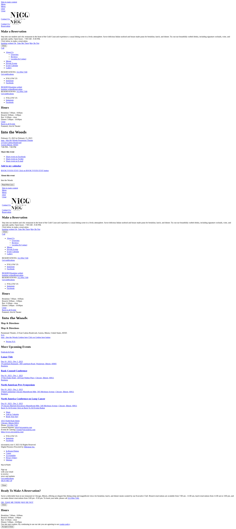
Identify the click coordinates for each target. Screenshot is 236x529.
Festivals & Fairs (7, 352)
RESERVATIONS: (14, 91)
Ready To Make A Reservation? (21, 490)
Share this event (7, 152)
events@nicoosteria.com (25, 430)
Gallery (9, 68)
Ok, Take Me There (15, 43)
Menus (8, 61)
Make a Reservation (13, 31)
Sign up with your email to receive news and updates (8, 473)
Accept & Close (7, 527)
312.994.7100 (21, 72)
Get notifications (7, 74)
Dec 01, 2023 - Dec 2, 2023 (12, 361)
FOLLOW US (11, 78)
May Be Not (34, 43)
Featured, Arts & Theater (10, 126)
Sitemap (9, 460)
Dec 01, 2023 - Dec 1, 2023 (12, 376)
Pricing (10, 342)
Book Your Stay (12, 417)
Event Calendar (12, 66)
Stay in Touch (5, 465)
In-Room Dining (12, 451)
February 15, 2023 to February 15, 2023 (16, 138)
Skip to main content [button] (9, 2)
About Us (10, 52)
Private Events (11, 63)
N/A (2, 335)
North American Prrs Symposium (18, 385)
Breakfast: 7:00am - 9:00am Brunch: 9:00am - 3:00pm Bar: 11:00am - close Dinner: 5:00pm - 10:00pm (11, 116)
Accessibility (11, 455)
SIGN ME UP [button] (6, 481)
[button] (118, 5)
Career (8, 453)
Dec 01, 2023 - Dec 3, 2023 (12, 403)
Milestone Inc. (29, 447)
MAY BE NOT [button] (27, 502)
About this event (8, 175)
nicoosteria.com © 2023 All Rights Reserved (18, 446)
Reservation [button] (5, 26)
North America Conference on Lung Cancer (23, 398)
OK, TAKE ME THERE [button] (11, 502)
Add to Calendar (12, 414)
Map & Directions (10, 323)
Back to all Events (8, 124)
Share (8, 412)
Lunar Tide (7, 357)
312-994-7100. (73, 498)
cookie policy (64, 524)
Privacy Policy (11, 458)
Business (4, 366)
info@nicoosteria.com (23, 427)
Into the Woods (13, 132)
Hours (5, 107)
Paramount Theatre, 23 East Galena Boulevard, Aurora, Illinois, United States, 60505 (34, 333)
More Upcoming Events (16, 346)
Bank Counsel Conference (14, 370)
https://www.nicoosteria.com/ (12, 432)
